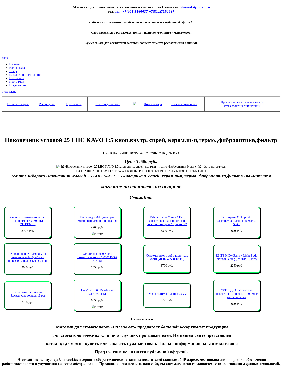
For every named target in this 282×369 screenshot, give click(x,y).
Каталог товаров (18, 104)
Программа (16, 81)
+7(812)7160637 (161, 11)
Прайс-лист (16, 78)
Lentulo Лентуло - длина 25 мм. (167, 293)
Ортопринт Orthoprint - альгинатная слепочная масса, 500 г (236, 221)
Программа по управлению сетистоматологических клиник (242, 104)
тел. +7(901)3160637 (131, 11)
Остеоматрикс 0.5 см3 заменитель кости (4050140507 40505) (97, 257)
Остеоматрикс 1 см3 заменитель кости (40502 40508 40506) (167, 257)
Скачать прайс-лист (184, 104)
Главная (14, 64)
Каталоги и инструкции (25, 74)
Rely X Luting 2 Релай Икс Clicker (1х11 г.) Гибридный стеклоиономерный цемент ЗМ (167, 221)
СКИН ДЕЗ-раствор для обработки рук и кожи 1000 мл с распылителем (236, 294)
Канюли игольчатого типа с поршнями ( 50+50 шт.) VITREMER (27, 221)
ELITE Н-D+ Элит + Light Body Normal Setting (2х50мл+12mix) (236, 257)
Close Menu (9, 91)
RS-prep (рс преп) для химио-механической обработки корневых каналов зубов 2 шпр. (27, 257)
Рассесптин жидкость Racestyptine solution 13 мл (28, 293)
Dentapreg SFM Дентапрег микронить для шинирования (97, 219)
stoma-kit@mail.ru (195, 7)
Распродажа (17, 67)
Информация (17, 85)
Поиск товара (153, 104)
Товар (13, 71)
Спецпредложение (108, 104)
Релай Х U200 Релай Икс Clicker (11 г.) (97, 292)
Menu (5, 57)
